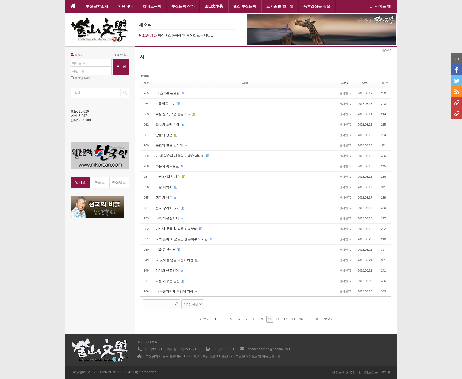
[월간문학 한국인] (456, 102)
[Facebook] (456, 69)
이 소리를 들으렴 (168, 93)
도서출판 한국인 (279, 6)
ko (456, 58)
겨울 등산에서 (166, 250)
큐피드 (386, 372)
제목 (245, 82)
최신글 (99, 182)
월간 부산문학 (244, 6)
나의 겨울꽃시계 (168, 218)
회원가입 (80, 54)
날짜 (365, 82)
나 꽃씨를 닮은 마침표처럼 (175, 260)
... (223, 319)
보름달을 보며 (166, 104)
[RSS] (456, 91)
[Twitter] (456, 80)
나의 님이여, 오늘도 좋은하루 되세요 (182, 239)
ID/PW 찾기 (121, 54)
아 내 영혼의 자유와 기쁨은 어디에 (180, 156)
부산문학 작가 (183, 6)
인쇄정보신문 (368, 372)
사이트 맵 (383, 6)
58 (316, 319)
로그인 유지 (82, 78)
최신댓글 (119, 182)
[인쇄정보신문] (456, 113)
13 (293, 319)
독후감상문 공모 (316, 6)
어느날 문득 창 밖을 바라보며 (177, 229)
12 (285, 319)
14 (300, 319)
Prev (204, 319)
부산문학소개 (97, 6)
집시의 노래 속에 (168, 124)
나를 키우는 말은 (168, 281)
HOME (386, 51)
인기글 (80, 182)
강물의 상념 (164, 135)
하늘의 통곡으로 (168, 166)
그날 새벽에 (164, 187)
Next (327, 319)
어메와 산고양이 (168, 270)
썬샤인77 (345, 93)
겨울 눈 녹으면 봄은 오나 (174, 114)
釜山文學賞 (214, 6)
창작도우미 (152, 6)
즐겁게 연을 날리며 (170, 145)
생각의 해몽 (164, 197)
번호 (146, 82)
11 (277, 319)
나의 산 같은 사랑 (168, 177)
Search (176, 304)
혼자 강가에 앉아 (168, 208)
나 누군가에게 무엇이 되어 (175, 291)
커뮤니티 (125, 6)
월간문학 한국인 (343, 372)
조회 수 (383, 82)
